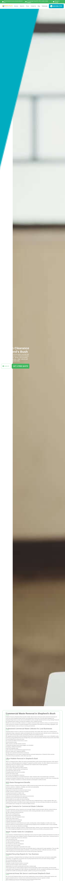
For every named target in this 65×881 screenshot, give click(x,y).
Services (16, 6)
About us (22, 6)
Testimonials (44, 6)
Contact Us (33, 6)
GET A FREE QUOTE (20, 366)
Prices (27, 6)
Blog (39, 6)
